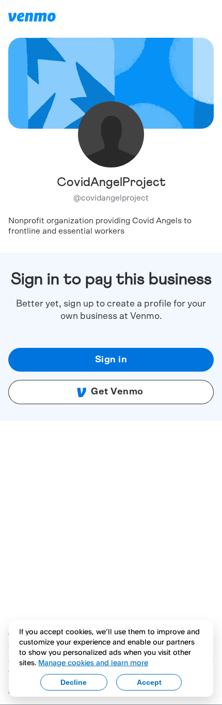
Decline (73, 682)
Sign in (111, 359)
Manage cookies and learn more (93, 662)
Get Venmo (117, 391)
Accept (149, 682)
